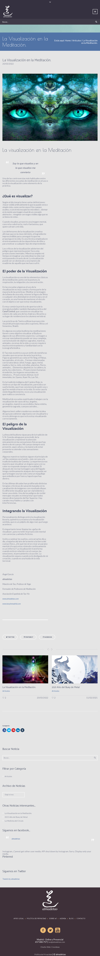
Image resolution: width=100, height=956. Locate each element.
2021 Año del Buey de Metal (16, 687)
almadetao (16, 839)
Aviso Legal (19, 918)
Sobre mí (53, 918)
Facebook (48, 637)
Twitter (11, 637)
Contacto (81, 918)
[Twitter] (50, 930)
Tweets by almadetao (11, 879)
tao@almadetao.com (56, 942)
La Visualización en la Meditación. (18, 813)
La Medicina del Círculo (63, 687)
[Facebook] (43, 930)
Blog (71, 918)
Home (68, 40)
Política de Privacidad (36, 918)
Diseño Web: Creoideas (50, 947)
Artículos (76, 40)
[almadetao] (50, 900)
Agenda (63, 918)
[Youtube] (58, 930)
